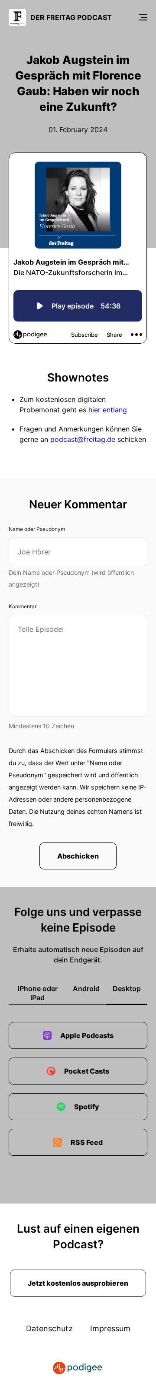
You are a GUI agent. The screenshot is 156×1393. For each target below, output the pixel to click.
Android (86, 988)
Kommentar (22, 606)
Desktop (127, 988)
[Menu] (143, 17)
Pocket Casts (86, 1071)
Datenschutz (49, 1328)
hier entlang (107, 409)
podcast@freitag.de (82, 439)
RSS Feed (87, 1142)
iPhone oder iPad (38, 993)
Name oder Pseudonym (37, 529)
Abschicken (78, 856)
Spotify (86, 1106)
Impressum (110, 1328)
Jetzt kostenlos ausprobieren (78, 1283)
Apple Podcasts (87, 1035)
